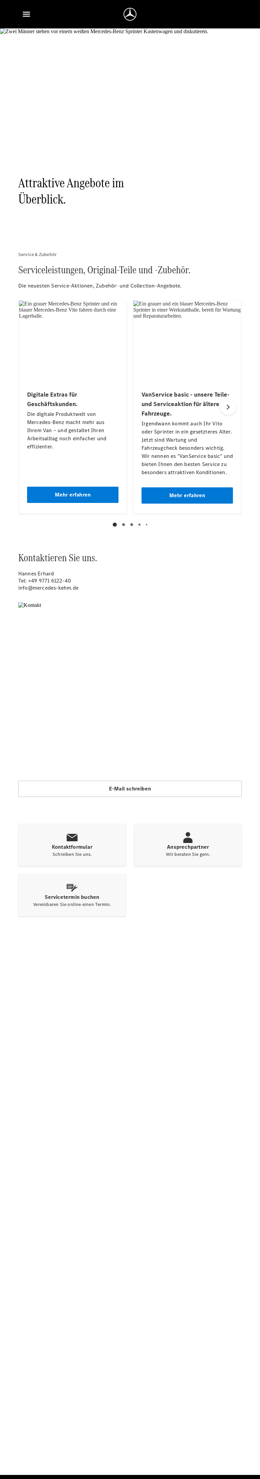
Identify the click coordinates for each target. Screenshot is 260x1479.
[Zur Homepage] (130, 14)
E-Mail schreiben (130, 788)
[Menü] (26, 14)
